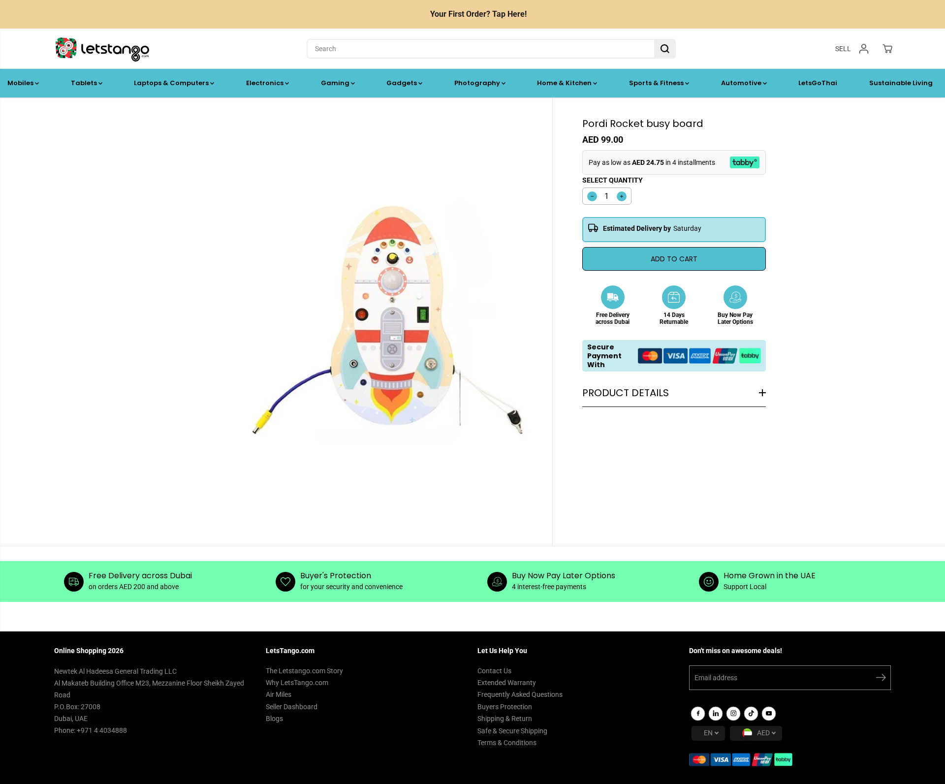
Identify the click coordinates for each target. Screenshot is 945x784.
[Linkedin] (715, 713)
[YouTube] (769, 713)
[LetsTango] (102, 49)
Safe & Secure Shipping (512, 731)
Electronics (265, 83)
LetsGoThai (817, 83)
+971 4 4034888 (102, 730)
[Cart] (887, 49)
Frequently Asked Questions (520, 694)
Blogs (274, 718)
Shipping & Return (504, 718)
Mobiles (21, 83)
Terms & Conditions (506, 743)
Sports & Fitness (657, 83)
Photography (478, 83)
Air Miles (278, 694)
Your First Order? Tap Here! (478, 14)
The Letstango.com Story (304, 671)
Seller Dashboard (291, 707)
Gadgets (402, 83)
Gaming (336, 83)
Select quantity (612, 180)
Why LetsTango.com (297, 683)
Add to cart (674, 259)
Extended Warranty (506, 683)
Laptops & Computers (172, 83)
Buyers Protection (504, 707)
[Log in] (864, 49)
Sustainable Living (901, 83)
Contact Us (494, 671)
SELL (843, 48)
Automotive (742, 83)
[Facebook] (698, 713)
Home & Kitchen (565, 83)
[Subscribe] (881, 679)
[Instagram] (733, 713)
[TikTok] (751, 713)
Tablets (84, 83)
